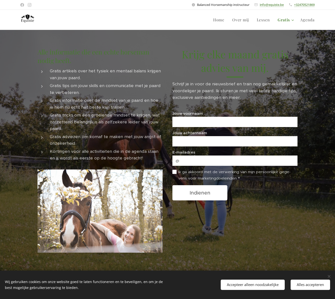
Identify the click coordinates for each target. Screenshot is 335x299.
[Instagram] (29, 5)
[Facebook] (22, 5)
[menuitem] (220, 20)
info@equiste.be (272, 4)
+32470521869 (304, 4)
